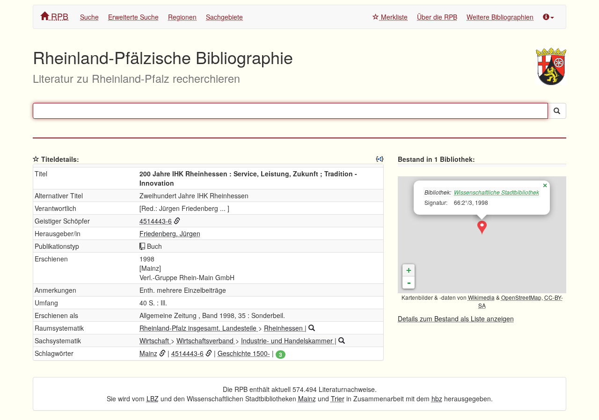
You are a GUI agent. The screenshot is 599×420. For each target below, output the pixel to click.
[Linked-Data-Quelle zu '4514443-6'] (177, 220)
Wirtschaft (155, 340)
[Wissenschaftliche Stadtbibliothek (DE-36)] (482, 228)
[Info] (548, 17)
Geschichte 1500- (244, 353)
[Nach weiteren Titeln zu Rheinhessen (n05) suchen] (311, 328)
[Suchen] (557, 111)
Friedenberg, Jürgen (169, 233)
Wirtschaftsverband (205, 340)
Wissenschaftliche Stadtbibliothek (496, 192)
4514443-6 (155, 220)
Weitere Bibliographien (500, 17)
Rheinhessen (284, 328)
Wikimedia (481, 297)
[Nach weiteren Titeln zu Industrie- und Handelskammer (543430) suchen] (341, 340)
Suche (89, 17)
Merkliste (393, 17)
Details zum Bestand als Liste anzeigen (456, 318)
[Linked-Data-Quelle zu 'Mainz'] (162, 353)
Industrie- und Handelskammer (288, 340)
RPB (58, 16)
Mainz (148, 353)
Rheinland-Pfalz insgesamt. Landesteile (198, 328)
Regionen (182, 17)
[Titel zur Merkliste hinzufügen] (36, 159)
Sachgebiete (224, 17)
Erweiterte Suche (133, 17)
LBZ (152, 398)
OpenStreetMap (521, 297)
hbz (436, 398)
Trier (337, 398)
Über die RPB (437, 17)
